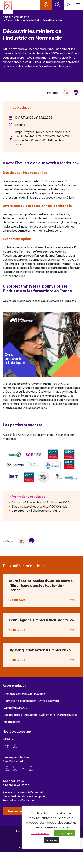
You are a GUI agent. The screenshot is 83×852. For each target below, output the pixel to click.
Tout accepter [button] (64, 833)
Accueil (7, 16)
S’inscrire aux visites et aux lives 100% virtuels (39, 506)
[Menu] (78, 5)
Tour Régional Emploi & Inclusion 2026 (41, 620)
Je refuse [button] (51, 840)
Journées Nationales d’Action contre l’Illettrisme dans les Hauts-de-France (41, 585)
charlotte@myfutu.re (46, 510)
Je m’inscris (16, 811)
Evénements (21, 16)
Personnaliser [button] (40, 833)
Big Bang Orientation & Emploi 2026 (40, 650)
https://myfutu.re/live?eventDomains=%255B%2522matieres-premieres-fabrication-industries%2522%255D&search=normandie (42, 138)
